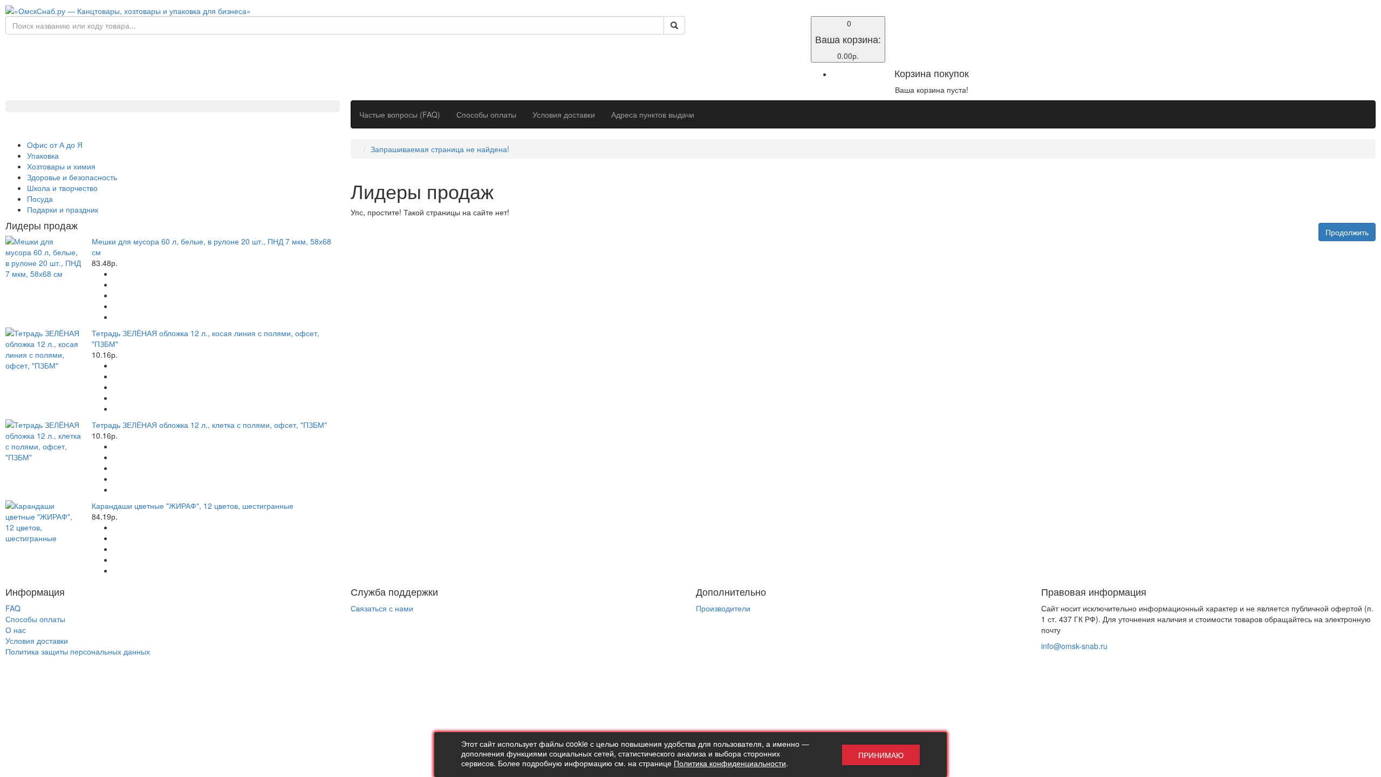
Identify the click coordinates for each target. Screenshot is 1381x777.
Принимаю (881, 754)
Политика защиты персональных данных (77, 651)
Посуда (40, 198)
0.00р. (848, 39)
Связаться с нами (382, 608)
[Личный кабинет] (703, 33)
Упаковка (43, 155)
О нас (15, 629)
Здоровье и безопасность (72, 177)
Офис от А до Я (55, 144)
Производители (723, 608)
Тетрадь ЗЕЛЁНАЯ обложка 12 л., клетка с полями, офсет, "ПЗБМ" (209, 424)
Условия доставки (563, 114)
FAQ (12, 608)
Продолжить (1347, 232)
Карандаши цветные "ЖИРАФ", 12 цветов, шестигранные (192, 505)
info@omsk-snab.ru (1074, 645)
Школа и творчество (62, 187)
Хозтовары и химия (61, 166)
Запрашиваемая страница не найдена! (440, 149)
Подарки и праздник (62, 209)
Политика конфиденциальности (730, 763)
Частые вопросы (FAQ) (399, 114)
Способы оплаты (486, 114)
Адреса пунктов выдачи (652, 114)
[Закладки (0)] (703, 22)
